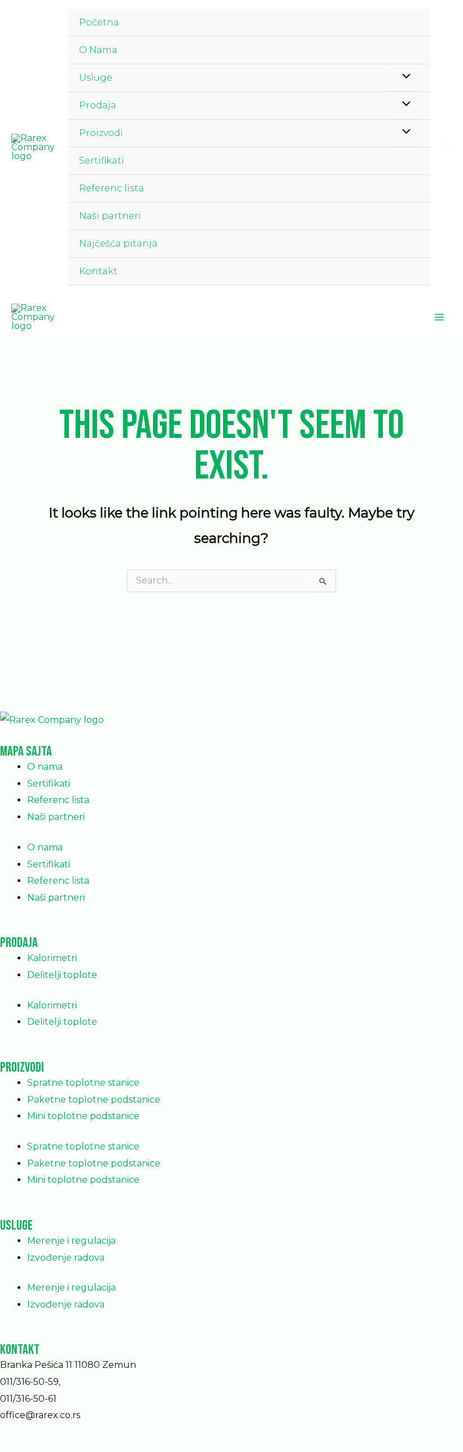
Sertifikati (101, 160)
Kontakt (98, 271)
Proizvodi (101, 133)
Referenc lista (111, 188)
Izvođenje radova (65, 1257)
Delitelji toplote (62, 975)
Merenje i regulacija (71, 1240)
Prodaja (97, 105)
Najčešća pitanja (118, 243)
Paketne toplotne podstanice (93, 1099)
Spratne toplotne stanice (83, 1082)
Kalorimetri (52, 958)
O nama (45, 766)
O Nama (98, 50)
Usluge (95, 77)
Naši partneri (110, 215)
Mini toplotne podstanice (83, 1116)
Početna (99, 22)
